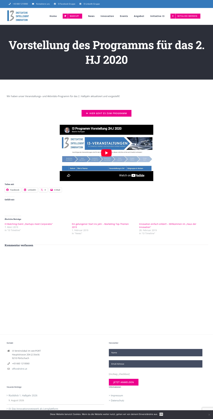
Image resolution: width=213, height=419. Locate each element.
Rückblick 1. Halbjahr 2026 (23, 395)
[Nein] (209, 414)
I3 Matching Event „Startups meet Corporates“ (29, 223)
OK (161, 414)
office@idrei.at (19, 368)
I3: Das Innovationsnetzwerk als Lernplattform (33, 408)
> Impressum (116, 395)
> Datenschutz (116, 400)
